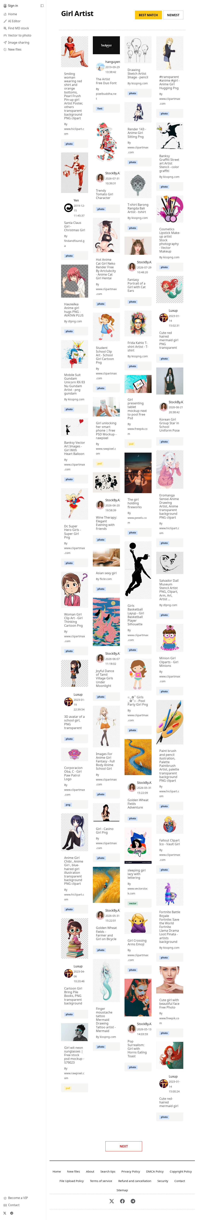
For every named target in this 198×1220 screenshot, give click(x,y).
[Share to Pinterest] (84, 63)
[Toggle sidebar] (42, 5)
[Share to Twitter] (70, 63)
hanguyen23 (114, 62)
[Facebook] (122, 1201)
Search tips (107, 1171)
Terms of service (101, 1181)
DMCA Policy (155, 1171)
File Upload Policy (72, 1181)
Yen (76, 200)
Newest (173, 15)
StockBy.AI (112, 173)
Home (57, 1171)
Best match (148, 15)
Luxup (173, 310)
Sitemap (122, 1190)
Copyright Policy (181, 1171)
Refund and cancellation (134, 1181)
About (90, 1171)
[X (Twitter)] (5, 1213)
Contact (179, 1181)
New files (73, 1171)
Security (162, 1181)
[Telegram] (12, 1213)
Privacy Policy (130, 1171)
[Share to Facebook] (77, 63)
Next (124, 1146)
